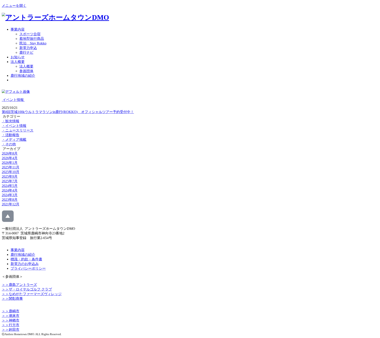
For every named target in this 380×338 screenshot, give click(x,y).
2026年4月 (10, 158)
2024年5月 (10, 186)
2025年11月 (10, 167)
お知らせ (18, 57)
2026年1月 (10, 162)
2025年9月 (10, 176)
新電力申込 (28, 48)
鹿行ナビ (26, 52)
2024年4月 (10, 190)
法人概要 (18, 62)
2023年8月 (10, 199)
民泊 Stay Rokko (32, 43)
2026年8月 (10, 153)
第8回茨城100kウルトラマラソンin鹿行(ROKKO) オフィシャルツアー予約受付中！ (68, 112)
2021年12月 (10, 204)
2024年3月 (10, 195)
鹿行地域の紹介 (23, 75)
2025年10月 (10, 172)
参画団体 (26, 71)
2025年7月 (10, 181)
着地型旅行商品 (31, 38)
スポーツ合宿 (29, 34)
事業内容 (18, 29)
